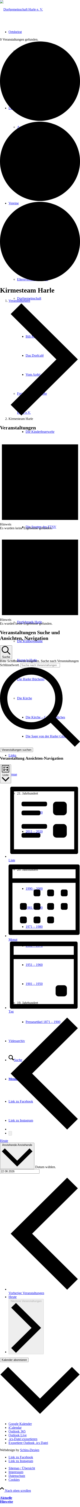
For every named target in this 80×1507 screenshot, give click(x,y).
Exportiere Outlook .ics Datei (28, 1443)
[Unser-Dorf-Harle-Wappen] (21, 9)
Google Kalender (20, 1424)
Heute (4, 1141)
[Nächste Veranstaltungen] (10, 1133)
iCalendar (15, 1427)
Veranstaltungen (19, 300)
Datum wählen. (45, 1167)
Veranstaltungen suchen (16, 749)
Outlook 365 (17, 1431)
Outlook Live (18, 1435)
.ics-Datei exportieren (23, 1439)
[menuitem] (53, 431)
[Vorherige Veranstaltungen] (44, 1129)
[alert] (40, 482)
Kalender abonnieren (14, 1359)
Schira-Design (29, 1450)
